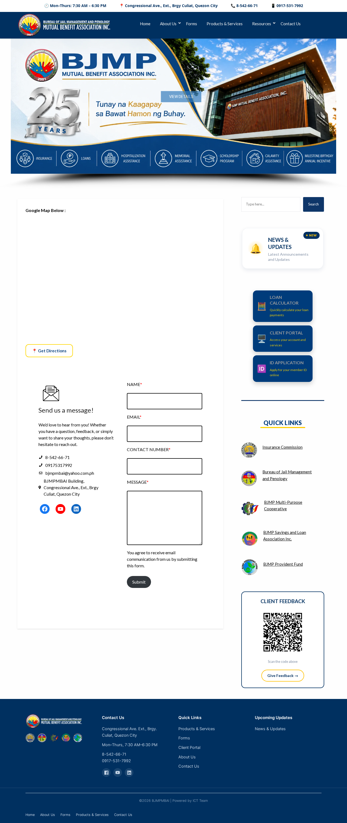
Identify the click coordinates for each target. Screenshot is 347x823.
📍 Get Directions (49, 350)
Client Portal (189, 747)
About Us (168, 23)
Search (313, 204)
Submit (139, 581)
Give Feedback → (282, 675)
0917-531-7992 (116, 760)
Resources (261, 23)
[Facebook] (106, 772)
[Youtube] (117, 772)
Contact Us (291, 23)
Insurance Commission (282, 447)
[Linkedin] (129, 772)
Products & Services (225, 23)
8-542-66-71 (114, 754)
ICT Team (200, 801)
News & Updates (270, 728)
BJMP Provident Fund (283, 564)
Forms (191, 23)
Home (145, 23)
